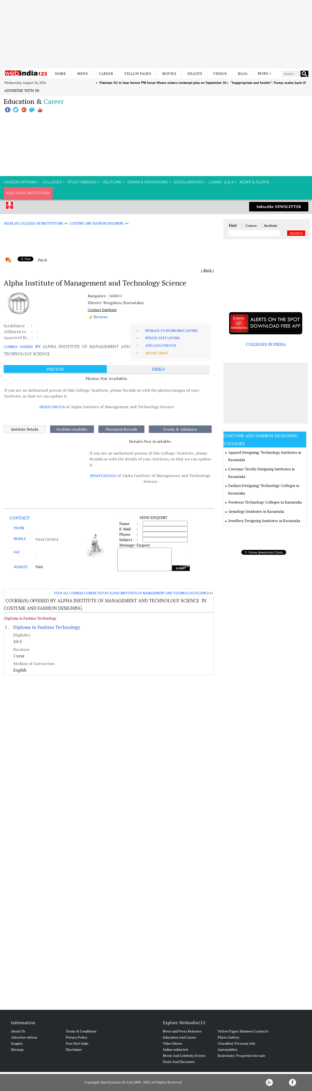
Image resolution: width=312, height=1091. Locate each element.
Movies (169, 73)
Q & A (229, 182)
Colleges (52, 182)
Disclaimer (74, 1049)
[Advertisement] (156, 34)
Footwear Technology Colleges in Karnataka (265, 502)
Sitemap (17, 1049)
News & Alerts (254, 182)
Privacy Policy (76, 1037)
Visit (39, 566)
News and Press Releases (182, 1031)
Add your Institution (28, 193)
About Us (18, 1031)
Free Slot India (77, 1043)
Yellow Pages (137, 73)
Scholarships (188, 182)
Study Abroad (82, 182)
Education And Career (179, 1037)
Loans (215, 182)
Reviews (100, 316)
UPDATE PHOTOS (52, 407)
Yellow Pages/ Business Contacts (243, 1031)
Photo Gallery (228, 1037)
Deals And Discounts (179, 1061)
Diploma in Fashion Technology (30, 618)
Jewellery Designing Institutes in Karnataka (264, 520)
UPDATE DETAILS (103, 476)
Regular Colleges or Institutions (33, 223)
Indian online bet (175, 1049)
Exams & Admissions (147, 182)
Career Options (20, 182)
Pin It (42, 260)
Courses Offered (18, 347)
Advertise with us (21, 90)
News (82, 73)
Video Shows (172, 1043)
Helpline (111, 182)
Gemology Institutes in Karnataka (256, 511)
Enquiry (17, 1043)
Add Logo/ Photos (160, 345)
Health (194, 73)
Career (106, 73)
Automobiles (227, 1049)
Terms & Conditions (81, 1031)
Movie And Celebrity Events (184, 1055)
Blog (242, 73)
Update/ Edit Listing (162, 338)
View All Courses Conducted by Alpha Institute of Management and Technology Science (131, 593)
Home (60, 73)
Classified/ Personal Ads (236, 1043)
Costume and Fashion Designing (96, 223)
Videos (220, 73)
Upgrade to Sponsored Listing (171, 330)
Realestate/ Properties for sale (241, 1055)
